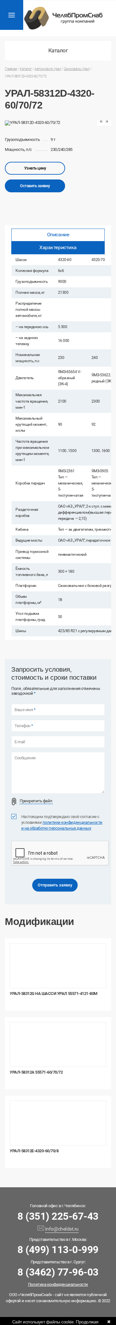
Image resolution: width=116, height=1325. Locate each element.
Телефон (24, 726)
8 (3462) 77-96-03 (58, 1272)
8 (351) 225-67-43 (58, 1216)
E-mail (20, 742)
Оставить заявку (35, 185)
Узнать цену (35, 168)
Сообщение (25, 758)
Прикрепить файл (36, 801)
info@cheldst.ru (62, 1229)
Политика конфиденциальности (58, 1284)
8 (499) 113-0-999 (58, 1250)
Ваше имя (25, 710)
